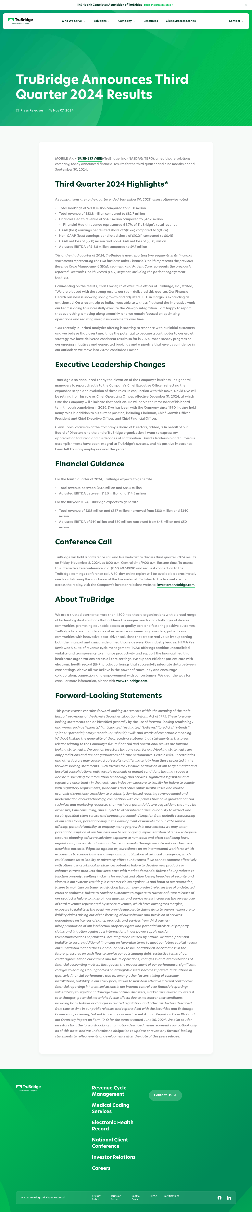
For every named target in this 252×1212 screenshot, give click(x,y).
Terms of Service (116, 1198)
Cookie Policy (136, 1198)
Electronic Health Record (112, 1126)
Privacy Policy (96, 1198)
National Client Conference (110, 1143)
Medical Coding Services (110, 1108)
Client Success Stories (181, 21)
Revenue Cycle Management (109, 1091)
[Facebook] (219, 1197)
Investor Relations (113, 1157)
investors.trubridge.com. (176, 585)
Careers (101, 1168)
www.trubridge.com (131, 681)
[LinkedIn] (229, 1197)
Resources (151, 21)
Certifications (171, 1196)
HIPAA (153, 1196)
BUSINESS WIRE (90, 158)
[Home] (20, 21)
